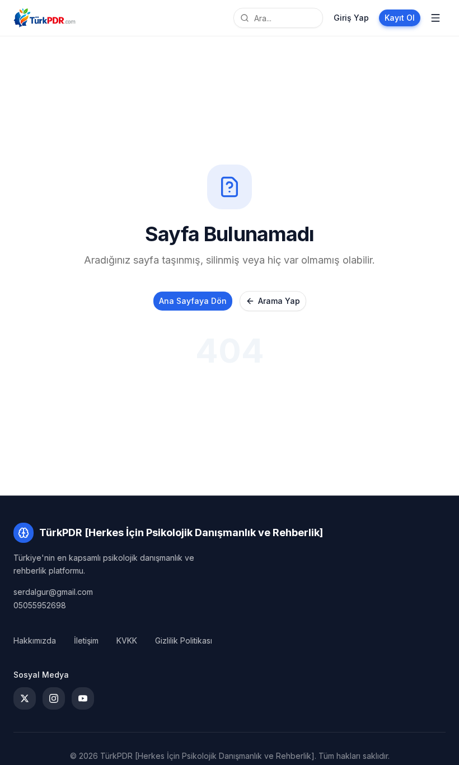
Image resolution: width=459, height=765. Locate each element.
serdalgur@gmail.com (53, 592)
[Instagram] (54, 698)
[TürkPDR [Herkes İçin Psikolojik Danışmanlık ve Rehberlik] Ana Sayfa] (44, 18)
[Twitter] (24, 698)
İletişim (86, 640)
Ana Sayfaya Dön (193, 301)
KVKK (126, 640)
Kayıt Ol (400, 17)
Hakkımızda (34, 640)
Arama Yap (279, 301)
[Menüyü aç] (435, 18)
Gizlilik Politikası (183, 640)
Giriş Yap (351, 17)
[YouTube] (83, 698)
